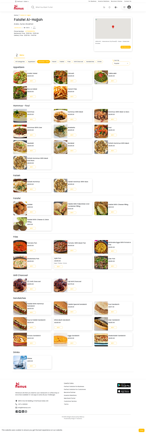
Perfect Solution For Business (74, 386)
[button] (113, 27)
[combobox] (121, 63)
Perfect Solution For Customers (75, 389)
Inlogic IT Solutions (76, 418)
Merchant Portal (69, 398)
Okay (141, 430)
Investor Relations (103, 1)
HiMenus (81, 417)
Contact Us (127, 1)
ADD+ (31, 81)
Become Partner (69, 392)
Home (16, 15)
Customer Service (70, 401)
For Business (92, 1)
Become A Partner (116, 1)
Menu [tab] (22, 55)
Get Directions (125, 47)
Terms (66, 404)
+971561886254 (30, 31)
